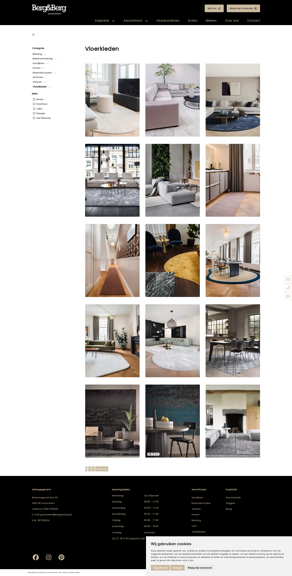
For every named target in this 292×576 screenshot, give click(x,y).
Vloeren (196, 508)
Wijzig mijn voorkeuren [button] (200, 567)
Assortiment (133, 21)
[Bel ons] (288, 288)
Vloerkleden (199, 531)
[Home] (33, 34)
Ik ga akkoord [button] (160, 567)
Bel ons (212, 8)
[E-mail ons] (288, 279)
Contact (253, 21)
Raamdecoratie (201, 503)
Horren (196, 514)
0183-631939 (50, 508)
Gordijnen (197, 497)
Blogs (229, 508)
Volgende (102, 468)
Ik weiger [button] (177, 567)
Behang (196, 520)
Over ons (232, 21)
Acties (192, 21)
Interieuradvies (168, 21)
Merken (211, 21)
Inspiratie (102, 21)
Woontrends (233, 497)
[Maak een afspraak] (288, 296)
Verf (194, 525)
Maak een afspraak (241, 8)
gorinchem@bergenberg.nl (56, 514)
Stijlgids (230, 503)
